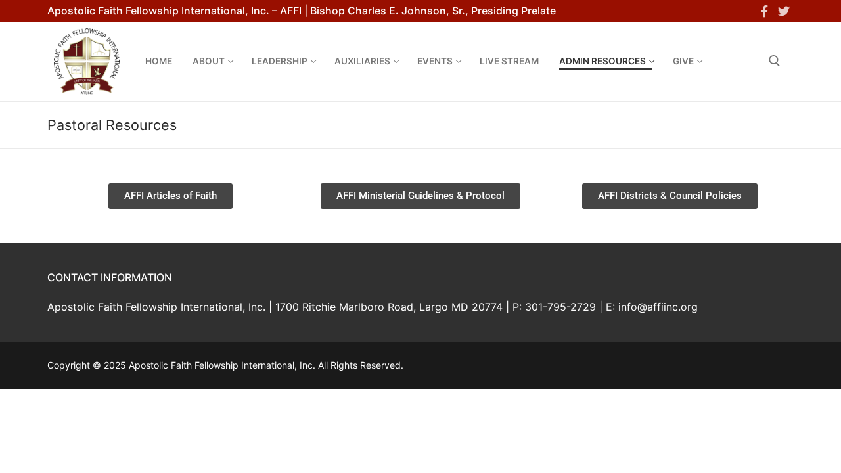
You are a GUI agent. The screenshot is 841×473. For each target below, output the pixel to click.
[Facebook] (765, 11)
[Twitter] (784, 11)
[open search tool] (775, 61)
